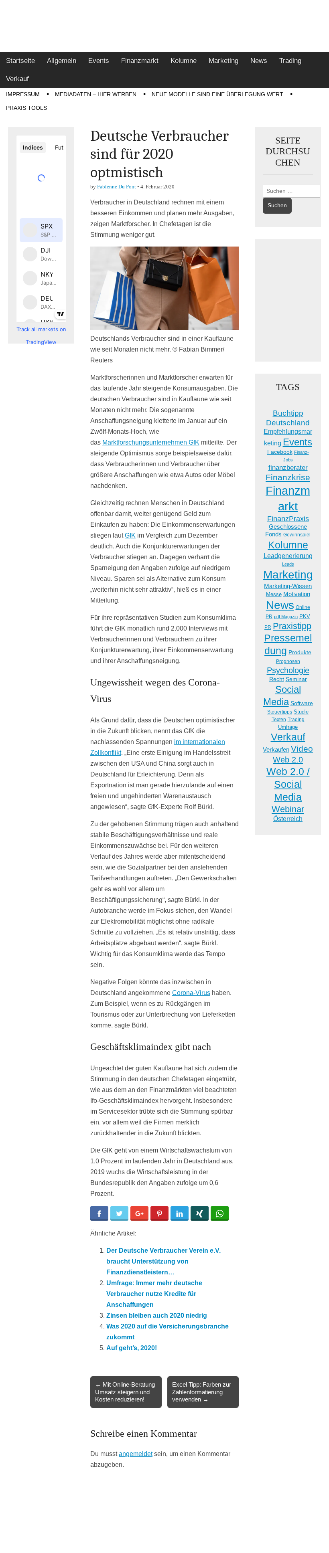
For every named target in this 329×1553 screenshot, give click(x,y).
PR (267, 627)
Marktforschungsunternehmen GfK (150, 442)
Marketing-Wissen (288, 585)
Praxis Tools (26, 108)
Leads (288, 564)
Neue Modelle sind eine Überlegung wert (217, 94)
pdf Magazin (286, 616)
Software (301, 703)
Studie (301, 712)
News (258, 61)
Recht (276, 679)
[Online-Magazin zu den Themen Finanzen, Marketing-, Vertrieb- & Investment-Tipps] (164, 26)
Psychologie (288, 670)
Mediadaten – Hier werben (95, 94)
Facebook (279, 452)
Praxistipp (292, 626)
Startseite (20, 61)
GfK (130, 535)
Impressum (23, 94)
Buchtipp (288, 413)
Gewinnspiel (297, 534)
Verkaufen (276, 749)
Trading (290, 61)
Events (98, 61)
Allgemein (61, 61)
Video (302, 749)
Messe (274, 594)
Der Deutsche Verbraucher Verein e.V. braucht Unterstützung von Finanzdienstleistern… (163, 1261)
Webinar (288, 809)
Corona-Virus (191, 992)
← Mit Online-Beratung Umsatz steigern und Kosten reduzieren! (125, 1391)
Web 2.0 (288, 759)
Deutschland (288, 423)
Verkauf (17, 79)
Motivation (296, 593)
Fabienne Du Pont (116, 187)
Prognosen (288, 661)
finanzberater (288, 467)
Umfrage (288, 727)
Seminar (296, 679)
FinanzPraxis (288, 518)
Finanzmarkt (139, 61)
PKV (304, 616)
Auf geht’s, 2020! (131, 1348)
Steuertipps (279, 712)
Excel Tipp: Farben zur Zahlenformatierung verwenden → (201, 1391)
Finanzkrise (288, 477)
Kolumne (184, 61)
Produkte (299, 652)
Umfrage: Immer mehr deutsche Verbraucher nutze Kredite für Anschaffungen (154, 1294)
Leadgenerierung (288, 555)
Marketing (223, 61)
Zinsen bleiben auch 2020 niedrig (156, 1315)
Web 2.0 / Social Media (288, 784)
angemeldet (135, 1453)
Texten (279, 719)
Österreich (288, 818)
